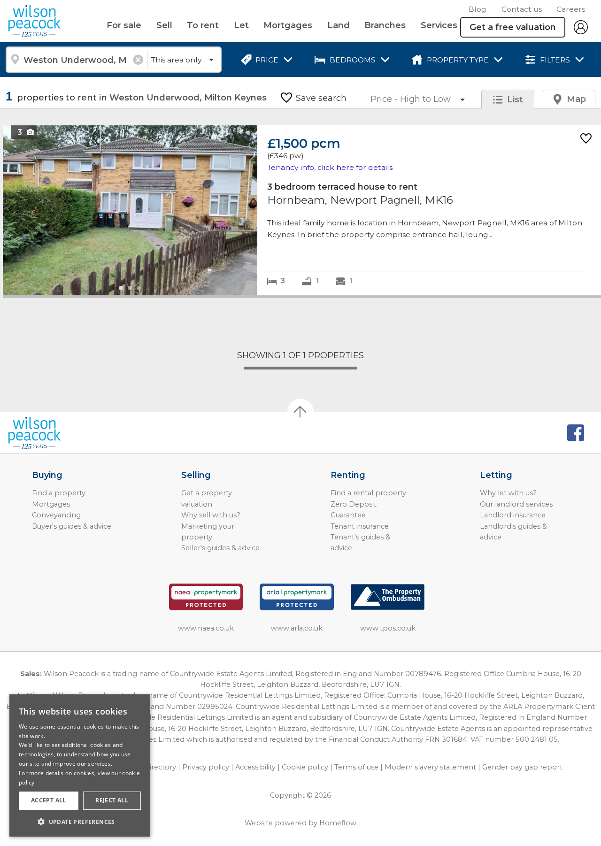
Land (338, 25)
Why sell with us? (210, 515)
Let (241, 25)
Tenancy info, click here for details (330, 167)
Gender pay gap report (522, 767)
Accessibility (255, 767)
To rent (203, 25)
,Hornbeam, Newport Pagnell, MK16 (302, 210)
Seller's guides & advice (220, 548)
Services (439, 25)
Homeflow (337, 823)
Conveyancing (56, 515)
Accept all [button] (48, 800)
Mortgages (287, 25)
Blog (477, 9)
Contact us (521, 9)
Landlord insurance (513, 515)
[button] (80, 821)
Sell (164, 25)
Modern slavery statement (430, 767)
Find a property (58, 493)
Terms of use (356, 767)
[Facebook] (575, 432)
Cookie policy (305, 767)
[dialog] (79, 765)
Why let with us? (508, 493)
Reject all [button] (111, 800)
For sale (124, 25)
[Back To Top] (300, 412)
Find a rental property (368, 493)
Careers (570, 9)
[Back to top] (61, 433)
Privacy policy (205, 767)
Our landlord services (516, 504)
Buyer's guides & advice (71, 526)
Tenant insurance (360, 526)
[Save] (586, 139)
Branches (385, 25)
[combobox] (76, 59)
